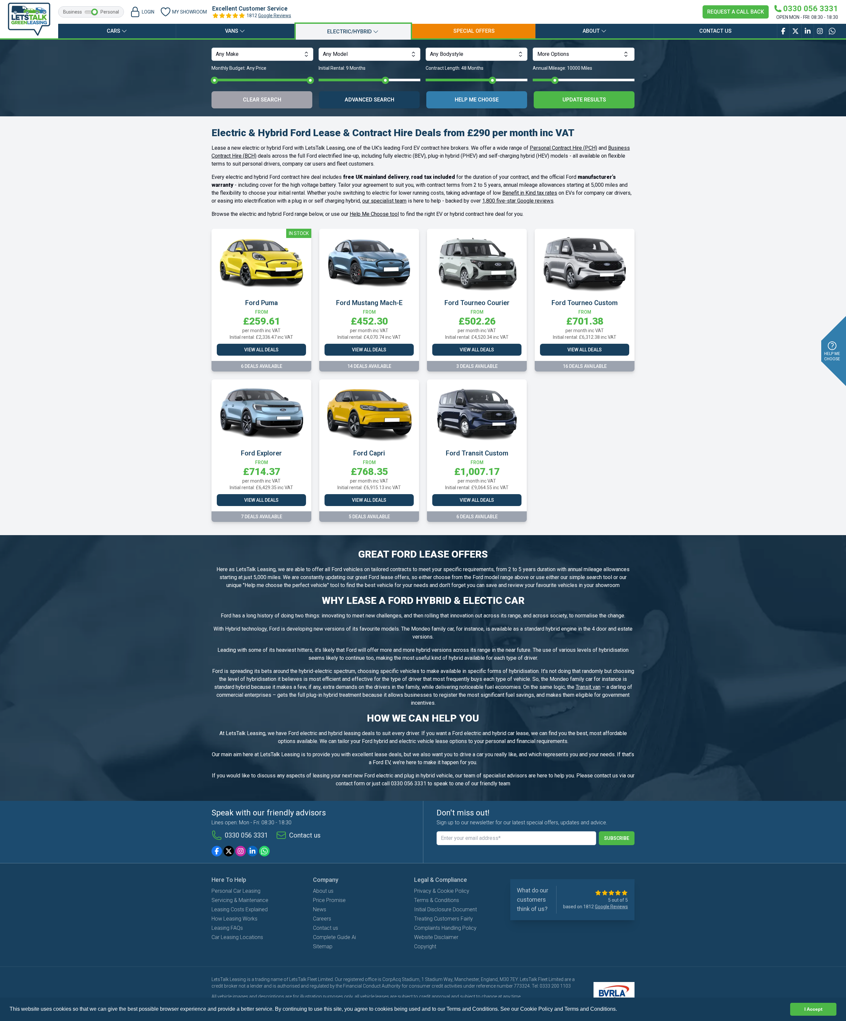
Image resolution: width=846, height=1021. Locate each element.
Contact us (715, 31)
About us (323, 891)
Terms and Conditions (590, 1009)
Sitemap (322, 946)
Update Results (584, 100)
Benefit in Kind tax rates (529, 193)
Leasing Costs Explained (240, 909)
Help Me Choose (477, 100)
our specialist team (384, 201)
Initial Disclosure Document (445, 909)
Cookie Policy (536, 1009)
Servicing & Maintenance (240, 900)
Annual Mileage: (562, 68)
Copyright (425, 946)
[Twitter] (228, 851)
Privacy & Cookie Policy (441, 891)
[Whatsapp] (264, 851)
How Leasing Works (234, 919)
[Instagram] (240, 851)
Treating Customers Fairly (443, 919)
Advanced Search (369, 100)
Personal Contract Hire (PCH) (563, 148)
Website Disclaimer (436, 937)
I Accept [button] (813, 1009)
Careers (322, 919)
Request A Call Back (735, 12)
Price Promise (329, 900)
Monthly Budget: (239, 68)
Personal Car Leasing (236, 891)
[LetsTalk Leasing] (29, 19)
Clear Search (262, 100)
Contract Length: (454, 68)
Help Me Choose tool (374, 214)
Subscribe (616, 838)
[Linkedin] (252, 851)
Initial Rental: (342, 68)
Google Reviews (274, 15)
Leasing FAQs (227, 928)
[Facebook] (217, 851)
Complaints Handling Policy (445, 928)
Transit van (588, 687)
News (319, 909)
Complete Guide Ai (334, 937)
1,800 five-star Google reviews (518, 201)
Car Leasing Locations (237, 937)
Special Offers (474, 31)
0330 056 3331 (246, 835)
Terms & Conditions (436, 900)
